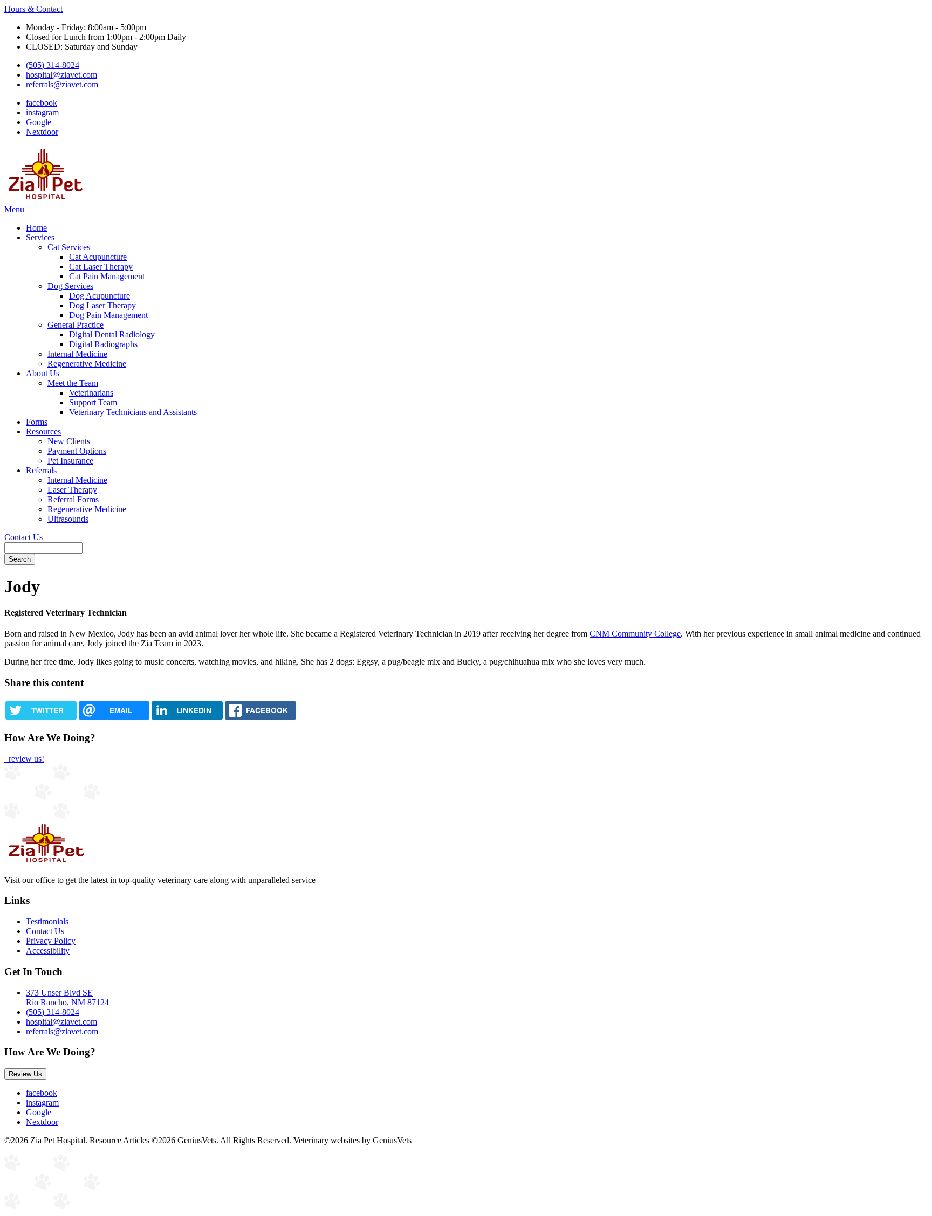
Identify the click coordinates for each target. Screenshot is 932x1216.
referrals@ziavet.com (62, 84)
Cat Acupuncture (98, 256)
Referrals (41, 470)
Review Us (25, 1074)
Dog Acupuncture (99, 295)
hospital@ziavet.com (61, 74)
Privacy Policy (51, 940)
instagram (42, 112)
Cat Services (68, 247)
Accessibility (48, 950)
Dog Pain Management (108, 315)
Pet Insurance (70, 460)
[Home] (45, 199)
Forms (36, 421)
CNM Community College (635, 633)
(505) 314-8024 (52, 65)
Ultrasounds (67, 518)
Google (38, 122)
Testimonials (47, 921)
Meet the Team (72, 383)
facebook (41, 102)
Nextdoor (42, 131)
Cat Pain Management (107, 276)
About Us (42, 373)
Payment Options (76, 450)
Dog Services (70, 286)
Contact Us (23, 537)
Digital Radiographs (103, 344)
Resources (43, 431)
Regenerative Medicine (86, 363)
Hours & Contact (33, 8)
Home (36, 227)
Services (40, 237)
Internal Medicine (77, 353)
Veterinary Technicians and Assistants (133, 412)
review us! (25, 758)
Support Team (93, 402)
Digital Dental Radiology (112, 334)
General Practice (75, 324)
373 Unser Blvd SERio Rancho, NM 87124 (67, 997)
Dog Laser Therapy (102, 305)
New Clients (68, 441)
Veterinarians (91, 392)
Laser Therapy (72, 489)
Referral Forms (73, 499)
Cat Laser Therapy (101, 266)
